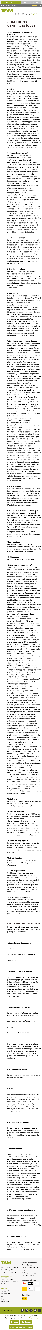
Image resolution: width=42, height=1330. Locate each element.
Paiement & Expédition (30, 1267)
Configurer (26, 1322)
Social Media (5, 1301)
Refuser (14, 1322)
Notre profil (5, 1291)
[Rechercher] (15, 14)
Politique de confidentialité (31, 1273)
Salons (3, 1299)
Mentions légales (28, 1275)
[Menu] (3, 14)
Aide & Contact (27, 1265)
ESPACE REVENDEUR (31, 2)
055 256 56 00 (6, 1277)
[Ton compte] (26, 14)
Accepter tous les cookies (21, 1327)
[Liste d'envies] (23, 14)
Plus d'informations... (32, 1318)
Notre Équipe (5, 1293)
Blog (2, 1304)
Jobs (2, 1296)
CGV (23, 1270)
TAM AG (4, 1288)
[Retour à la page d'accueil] (21, 10)
